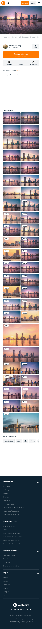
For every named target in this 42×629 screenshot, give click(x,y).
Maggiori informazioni (11, 74)
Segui (35, 48)
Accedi (33, 3)
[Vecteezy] (3, 3)
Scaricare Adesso (21, 55)
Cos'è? (18, 70)
